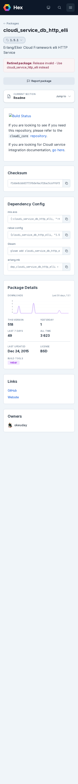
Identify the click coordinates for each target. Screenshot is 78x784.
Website (13, 397)
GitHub (12, 390)
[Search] (59, 7)
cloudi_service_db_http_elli (35, 30)
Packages (13, 23)
